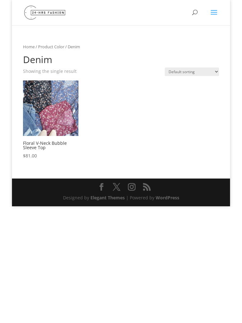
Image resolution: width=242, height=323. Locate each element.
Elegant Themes (107, 198)
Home (29, 47)
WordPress (167, 198)
